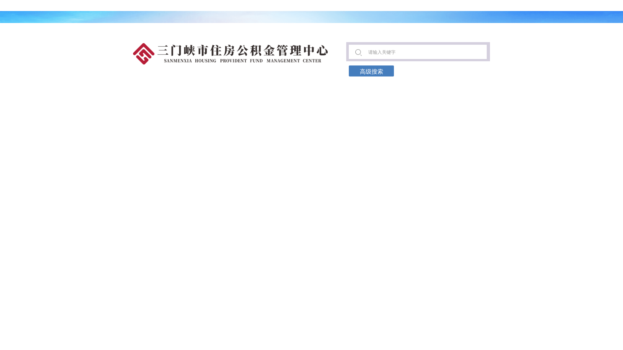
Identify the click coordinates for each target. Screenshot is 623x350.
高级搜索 (371, 71)
